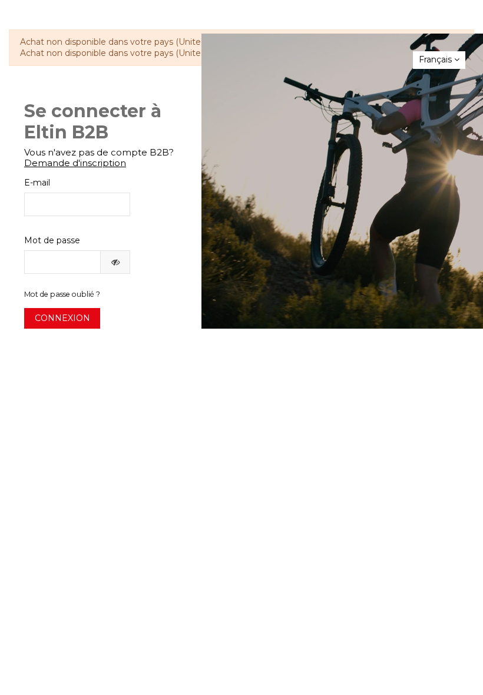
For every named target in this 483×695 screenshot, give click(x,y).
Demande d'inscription (75, 162)
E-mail (37, 182)
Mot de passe (52, 240)
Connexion (62, 318)
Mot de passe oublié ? (62, 294)
